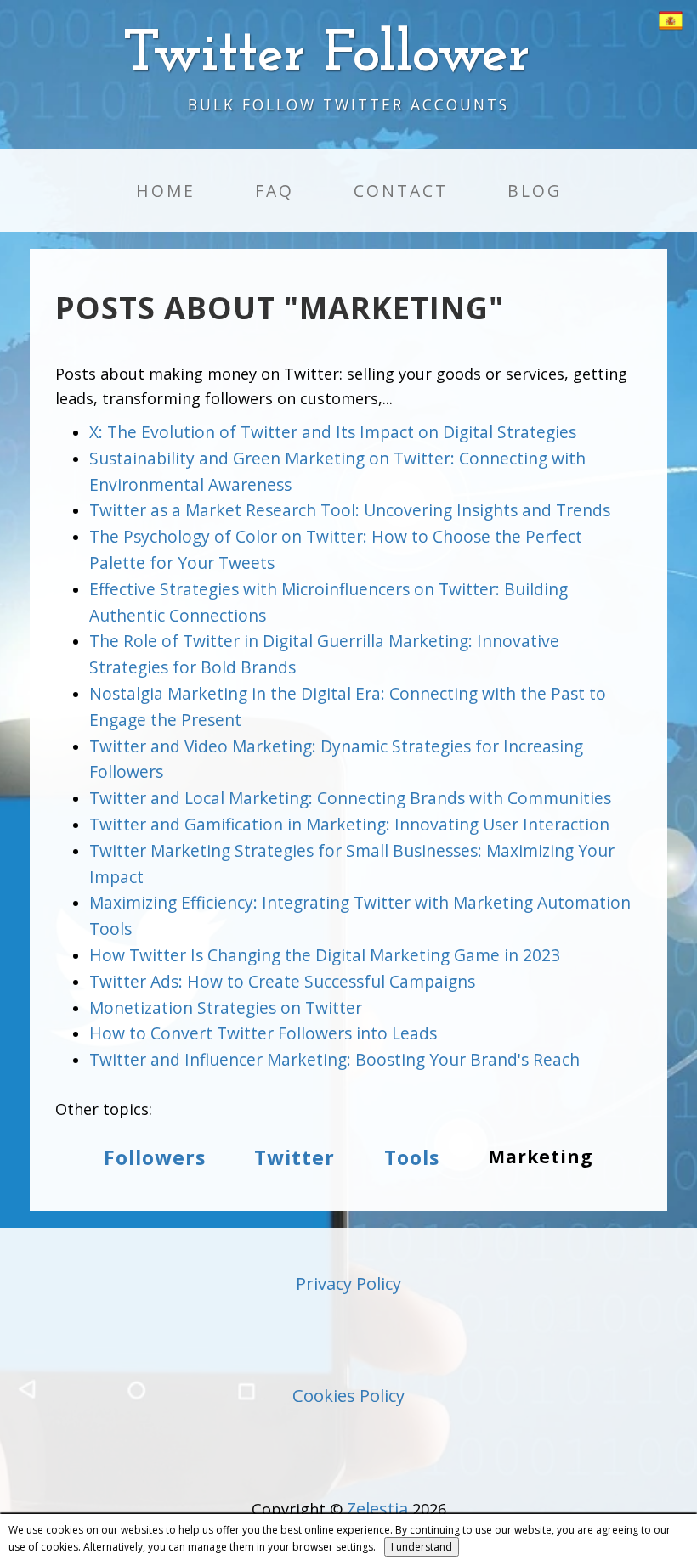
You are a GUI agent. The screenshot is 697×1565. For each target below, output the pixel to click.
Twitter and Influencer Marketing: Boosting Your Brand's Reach (334, 1059)
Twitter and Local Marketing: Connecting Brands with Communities (350, 797)
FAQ (274, 190)
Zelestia (377, 1508)
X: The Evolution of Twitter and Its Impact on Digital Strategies (332, 431)
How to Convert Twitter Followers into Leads (263, 1033)
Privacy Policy (348, 1283)
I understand (421, 1547)
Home (166, 190)
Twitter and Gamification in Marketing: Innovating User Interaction (349, 824)
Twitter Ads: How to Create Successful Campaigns (282, 981)
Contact (401, 190)
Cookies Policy (348, 1395)
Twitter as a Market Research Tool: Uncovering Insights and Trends (349, 509)
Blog (534, 190)
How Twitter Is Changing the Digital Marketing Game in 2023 (324, 954)
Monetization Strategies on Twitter (225, 1007)
